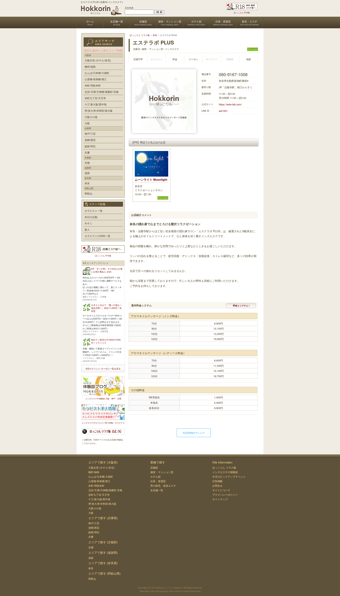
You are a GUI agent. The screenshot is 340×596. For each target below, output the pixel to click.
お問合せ (217, 485)
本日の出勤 (91, 217)
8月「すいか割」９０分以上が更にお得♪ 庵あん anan (107, 270)
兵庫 (87, 152)
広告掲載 (217, 481)
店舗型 (154, 467)
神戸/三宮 (90, 133)
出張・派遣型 (158, 481)
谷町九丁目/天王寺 (95, 98)
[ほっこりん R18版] (241, 6)
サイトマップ (220, 499)
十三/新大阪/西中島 (96, 104)
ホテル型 (155, 476)
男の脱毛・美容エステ (163, 485)
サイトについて (221, 490)
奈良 (87, 183)
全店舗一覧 (156, 490)
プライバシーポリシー (225, 495)
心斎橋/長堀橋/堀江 (96, 79)
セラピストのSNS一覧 (97, 236)
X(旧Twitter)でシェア (194, 432)
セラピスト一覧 (94, 211)
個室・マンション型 (161, 472)
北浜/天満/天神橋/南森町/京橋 (101, 92)
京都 (87, 163)
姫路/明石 (90, 146)
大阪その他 (91, 117)
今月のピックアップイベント (229, 476)
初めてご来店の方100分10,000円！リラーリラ (106, 341)
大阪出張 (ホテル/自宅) (98, 60)
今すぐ (88, 223)
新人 (87, 229)
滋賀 (87, 173)
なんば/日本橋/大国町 (97, 73)
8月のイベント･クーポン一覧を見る (103, 368)
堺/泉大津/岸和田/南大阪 (99, 110)
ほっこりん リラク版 (224, 467)
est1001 (223, 111)
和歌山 (88, 193)
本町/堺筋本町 (93, 85)
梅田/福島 (90, 66)
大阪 (87, 123)
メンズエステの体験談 (225, 472)
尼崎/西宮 (90, 140)
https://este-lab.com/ (230, 104)
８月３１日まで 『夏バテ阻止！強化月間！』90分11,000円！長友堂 (106, 308)
